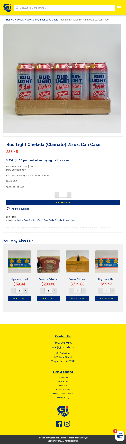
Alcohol (19, 19)
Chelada (58, 220)
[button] (116, 29)
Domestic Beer (69, 220)
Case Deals (31, 19)
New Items (63, 381)
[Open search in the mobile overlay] (64, 8)
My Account (63, 378)
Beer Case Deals (49, 19)
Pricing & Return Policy (63, 393)
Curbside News (63, 389)
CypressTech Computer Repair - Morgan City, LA (68, 438)
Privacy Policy (63, 397)
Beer (26, 220)
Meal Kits (63, 385)
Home (9, 19)
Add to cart (63, 203)
